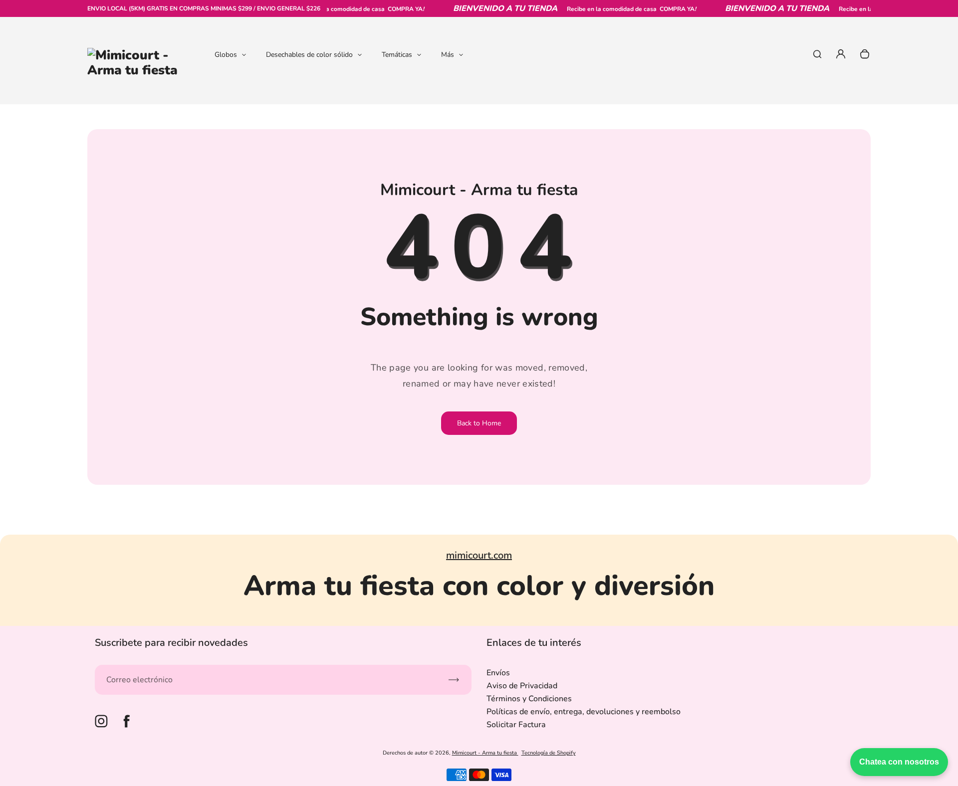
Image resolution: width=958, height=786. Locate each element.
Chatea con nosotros (899, 762)
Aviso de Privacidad (521, 685)
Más (447, 54)
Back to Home (479, 423)
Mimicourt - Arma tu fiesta (485, 753)
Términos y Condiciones (529, 698)
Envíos (498, 672)
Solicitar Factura (516, 724)
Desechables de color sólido (309, 54)
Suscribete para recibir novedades (171, 642)
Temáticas (397, 54)
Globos (226, 54)
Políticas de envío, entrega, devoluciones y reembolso (583, 711)
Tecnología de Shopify (548, 753)
